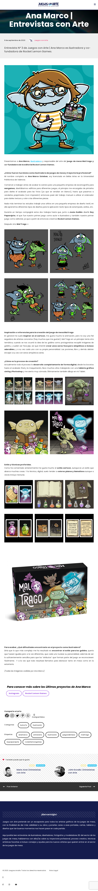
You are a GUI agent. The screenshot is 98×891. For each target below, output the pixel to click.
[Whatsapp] (28, 715)
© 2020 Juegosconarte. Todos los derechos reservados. (24, 870)
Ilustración (37, 725)
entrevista (37, 735)
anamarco (23, 735)
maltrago (85, 735)
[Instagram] (12, 715)
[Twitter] (17, 715)
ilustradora (36, 161)
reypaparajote (13, 742)
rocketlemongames (33, 742)
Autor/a (23, 725)
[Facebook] (7, 715)
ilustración (52, 735)
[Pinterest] (22, 715)
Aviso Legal (53, 870)
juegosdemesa (69, 735)
